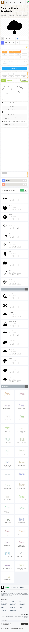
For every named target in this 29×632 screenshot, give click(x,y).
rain (10, 368)
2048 (24, 76)
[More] (20, 200)
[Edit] (13, 200)
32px (11, 73)
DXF (5, 56)
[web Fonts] (26, 386)
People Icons (3, 606)
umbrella (11, 330)
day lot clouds (12, 321)
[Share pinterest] (8, 624)
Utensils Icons (3, 607)
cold (10, 303)
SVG (5, 51)
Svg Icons (2, 2)
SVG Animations (14, 51)
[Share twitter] (6, 624)
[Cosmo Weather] (26, 289)
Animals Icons (3, 604)
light (10, 196)
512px (11, 76)
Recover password (22, 608)
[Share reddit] (4, 624)
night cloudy (12, 293)
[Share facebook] (1, 624)
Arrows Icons (12, 604)
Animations (9, 80)
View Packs (24, 80)
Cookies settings (13, 610)
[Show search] (11, 2)
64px (17, 73)
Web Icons (22, 587)
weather (12, 15)
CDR (18, 54)
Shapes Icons (12, 607)
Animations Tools (13, 603)
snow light (11, 349)
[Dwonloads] (18, 200)
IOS (24, 56)
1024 (17, 76)
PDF (5, 54)
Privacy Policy (3, 610)
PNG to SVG (3, 601)
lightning (11, 358)
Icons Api (21, 607)
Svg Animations (22, 603)
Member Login (3, 608)
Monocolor (4, 15)
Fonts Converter (4, 603)
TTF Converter (22, 601)
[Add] (10, 200)
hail (10, 377)
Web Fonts (7, 587)
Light (4, 173)
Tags (17, 587)
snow (10, 205)
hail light (11, 312)
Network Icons (12, 606)
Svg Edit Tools (12, 601)
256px (4, 76)
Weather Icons (21, 604)
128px (24, 73)
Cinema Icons (21, 606)
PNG (24, 51)
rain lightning (12, 340)
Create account (13, 608)
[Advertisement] (14, 149)
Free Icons (13, 587)
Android (17, 56)
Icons (3, 80)
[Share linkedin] (10, 624)
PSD (24, 54)
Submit (24, 624)
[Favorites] (15, 200)
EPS (11, 54)
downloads (14, 68)
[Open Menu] (15, 2)
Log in (21, 2)
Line (11, 56)
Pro (17, 43)
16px (5, 73)
